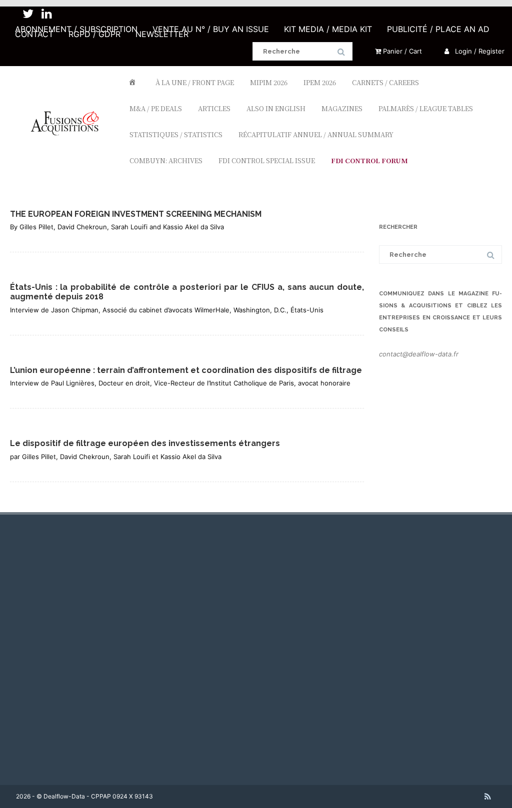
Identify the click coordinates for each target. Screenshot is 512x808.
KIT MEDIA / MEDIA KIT (328, 29)
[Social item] (28, 14)
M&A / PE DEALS (156, 108)
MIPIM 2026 (269, 82)
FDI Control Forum (369, 160)
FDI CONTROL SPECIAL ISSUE (266, 160)
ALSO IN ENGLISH (276, 108)
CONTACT (34, 34)
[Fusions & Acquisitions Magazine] (69, 152)
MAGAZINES (342, 108)
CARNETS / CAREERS (385, 82)
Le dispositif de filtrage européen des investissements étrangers (145, 443)
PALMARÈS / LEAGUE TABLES (425, 108)
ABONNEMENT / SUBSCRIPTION (76, 29)
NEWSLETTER (162, 34)
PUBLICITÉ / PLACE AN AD (438, 29)
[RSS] (488, 796)
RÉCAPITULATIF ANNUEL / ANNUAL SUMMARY (316, 134)
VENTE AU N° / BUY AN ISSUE (210, 29)
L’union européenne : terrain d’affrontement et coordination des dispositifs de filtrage (186, 370)
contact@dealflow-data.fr (418, 354)
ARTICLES (214, 108)
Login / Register (478, 51)
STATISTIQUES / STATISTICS (176, 134)
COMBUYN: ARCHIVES (166, 160)
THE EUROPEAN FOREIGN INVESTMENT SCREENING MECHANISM (136, 214)
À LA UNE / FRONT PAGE (195, 82)
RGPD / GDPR (94, 34)
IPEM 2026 (320, 82)
